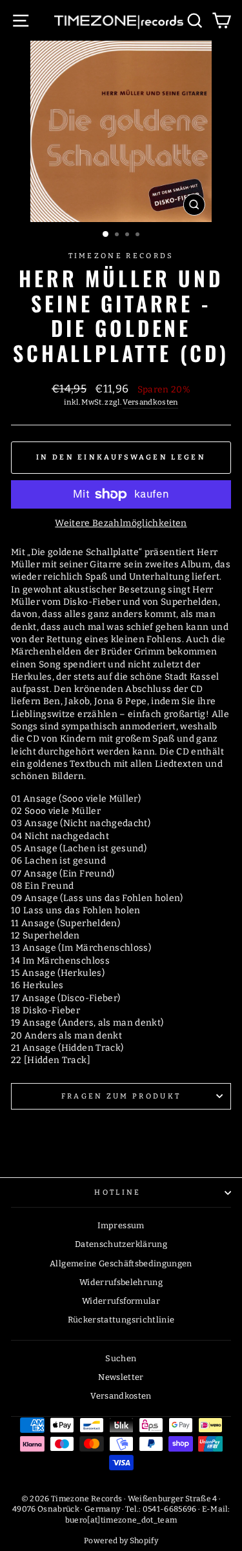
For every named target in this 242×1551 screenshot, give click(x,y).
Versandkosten (150, 402)
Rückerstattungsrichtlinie (121, 1319)
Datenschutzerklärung (121, 1244)
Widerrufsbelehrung (121, 1282)
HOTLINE (117, 1192)
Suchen (120, 1358)
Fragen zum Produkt (121, 1096)
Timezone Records (121, 256)
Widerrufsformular (121, 1301)
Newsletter (120, 1377)
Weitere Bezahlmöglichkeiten (121, 523)
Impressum (120, 1225)
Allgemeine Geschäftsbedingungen (121, 1263)
